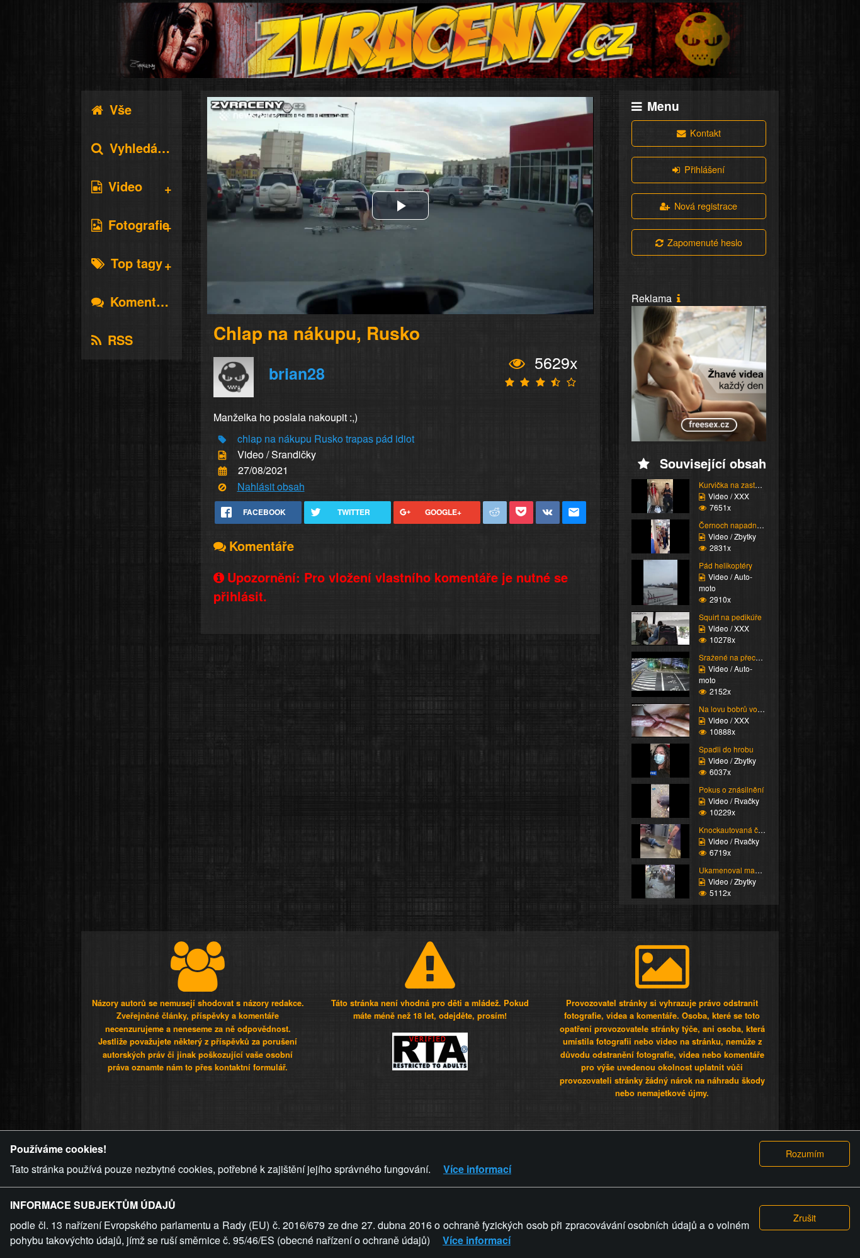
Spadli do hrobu (726, 749)
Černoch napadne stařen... (744, 524)
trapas (359, 438)
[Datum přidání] (222, 471)
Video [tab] (125, 186)
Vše (121, 109)
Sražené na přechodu (736, 657)
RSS (120, 340)
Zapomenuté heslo (704, 242)
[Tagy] (222, 439)
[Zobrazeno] (517, 363)
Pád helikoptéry (725, 565)
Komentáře (142, 301)
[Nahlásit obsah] (222, 487)
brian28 (297, 373)
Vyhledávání (146, 148)
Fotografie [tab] (138, 224)
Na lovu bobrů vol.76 (734, 708)
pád (384, 438)
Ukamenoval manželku (738, 869)
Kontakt (705, 132)
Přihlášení (704, 169)
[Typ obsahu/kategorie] (222, 455)
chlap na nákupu (274, 438)
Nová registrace (705, 205)
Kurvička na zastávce (735, 484)
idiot (404, 438)
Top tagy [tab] (136, 263)
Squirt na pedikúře (730, 616)
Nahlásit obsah (271, 486)
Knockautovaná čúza (735, 829)
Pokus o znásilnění (731, 789)
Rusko (328, 438)
